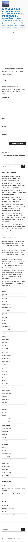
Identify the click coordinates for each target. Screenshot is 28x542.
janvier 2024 (5, 352)
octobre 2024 (6, 333)
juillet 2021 (5, 434)
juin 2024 (5, 342)
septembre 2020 (7, 460)
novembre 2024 (6, 330)
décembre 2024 (6, 326)
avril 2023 (5, 374)
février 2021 (5, 450)
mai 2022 (4, 406)
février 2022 (5, 412)
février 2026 (5, 301)
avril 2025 (5, 320)
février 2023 (5, 380)
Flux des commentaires (8, 511)
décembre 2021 (6, 418)
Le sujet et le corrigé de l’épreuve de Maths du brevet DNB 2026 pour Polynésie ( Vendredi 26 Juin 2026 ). (14, 192)
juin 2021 (4, 438)
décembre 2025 (6, 304)
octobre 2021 (6, 425)
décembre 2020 (6, 453)
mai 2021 (4, 441)
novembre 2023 (6, 358)
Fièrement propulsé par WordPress (11, 538)
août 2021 (5, 431)
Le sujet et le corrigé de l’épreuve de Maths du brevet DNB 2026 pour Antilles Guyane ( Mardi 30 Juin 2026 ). (13, 185)
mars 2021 (5, 447)
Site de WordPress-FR (8, 515)
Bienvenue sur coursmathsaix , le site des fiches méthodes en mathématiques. (13, 14)
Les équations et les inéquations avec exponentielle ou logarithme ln (13, 283)
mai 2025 (5, 317)
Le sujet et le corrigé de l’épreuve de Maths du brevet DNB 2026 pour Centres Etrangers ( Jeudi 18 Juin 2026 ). (13, 199)
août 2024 (5, 336)
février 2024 (5, 349)
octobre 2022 (6, 390)
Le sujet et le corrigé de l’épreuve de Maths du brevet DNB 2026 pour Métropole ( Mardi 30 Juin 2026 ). (12, 178)
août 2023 (5, 365)
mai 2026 (5, 298)
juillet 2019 (5, 469)
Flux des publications (8, 508)
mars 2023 (5, 377)
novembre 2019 (6, 466)
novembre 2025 (6, 307)
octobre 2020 (6, 457)
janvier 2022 (5, 415)
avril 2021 (5, 444)
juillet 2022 (5, 399)
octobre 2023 (6, 361)
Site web (4, 134)
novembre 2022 (6, 387)
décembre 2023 (6, 355)
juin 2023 (5, 368)
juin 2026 (5, 295)
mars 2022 (5, 409)
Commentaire (6, 97)
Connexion (5, 505)
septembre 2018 (7, 472)
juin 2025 (5, 314)
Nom (3, 118)
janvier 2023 (5, 384)
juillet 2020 (5, 463)
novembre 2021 (6, 422)
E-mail (4, 126)
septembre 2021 (6, 428)
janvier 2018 (5, 476)
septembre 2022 (7, 393)
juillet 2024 (5, 339)
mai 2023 (5, 371)
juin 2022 (4, 403)
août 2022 (5, 396)
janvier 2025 (5, 323)
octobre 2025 (6, 311)
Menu (14, 33)
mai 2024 (5, 345)
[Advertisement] (14, 50)
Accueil (4, 485)
